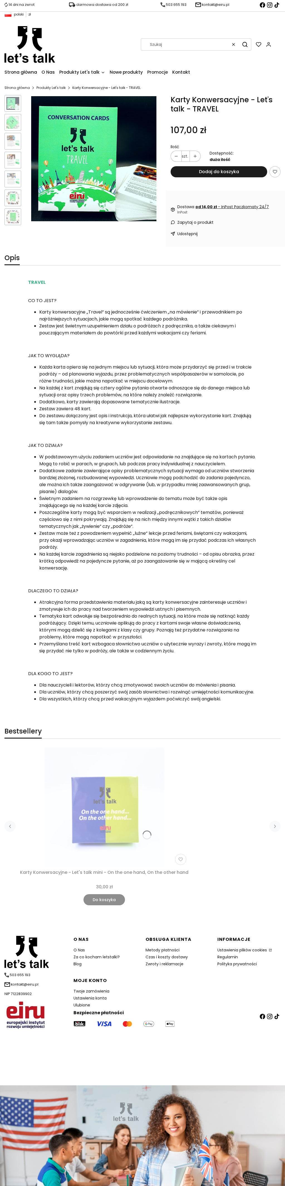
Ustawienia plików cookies (242, 950)
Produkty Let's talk (51, 87)
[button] (245, 44)
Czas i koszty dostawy (167, 957)
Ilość (175, 147)
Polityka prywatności (237, 964)
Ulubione (81, 1005)
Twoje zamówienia (91, 991)
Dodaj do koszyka (219, 171)
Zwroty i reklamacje (164, 964)
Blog (77, 964)
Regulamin (227, 957)
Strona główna (17, 87)
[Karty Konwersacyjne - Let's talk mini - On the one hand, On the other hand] (104, 807)
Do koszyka (104, 899)
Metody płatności (163, 950)
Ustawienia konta (90, 998)
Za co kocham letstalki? (96, 957)
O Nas (79, 950)
